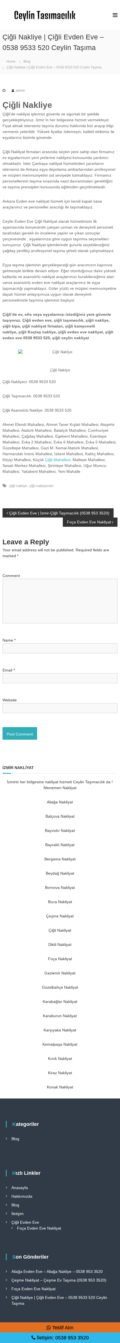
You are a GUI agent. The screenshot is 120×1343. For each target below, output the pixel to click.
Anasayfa (19, 1187)
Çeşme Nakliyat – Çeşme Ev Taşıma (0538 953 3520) (58, 1280)
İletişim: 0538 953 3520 (62, 1337)
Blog (26, 61)
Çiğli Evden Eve (25, 1222)
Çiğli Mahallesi (57, 459)
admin (20, 90)
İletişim (17, 1213)
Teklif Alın (62, 1327)
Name (9, 640)
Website (10, 700)
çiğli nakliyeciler (41, 486)
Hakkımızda (21, 1196)
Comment (11, 575)
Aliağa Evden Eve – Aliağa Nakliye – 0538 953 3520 (57, 1271)
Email (9, 670)
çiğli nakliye (18, 486)
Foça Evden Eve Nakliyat (39, 1228)
